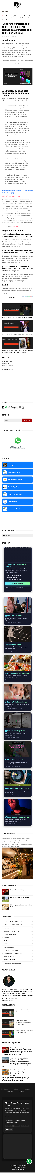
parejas (6, 937)
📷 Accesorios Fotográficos (15, 731)
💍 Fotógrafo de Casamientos (16, 702)
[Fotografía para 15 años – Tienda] (17, 634)
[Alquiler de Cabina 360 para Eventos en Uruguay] (17, 555)
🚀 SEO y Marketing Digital (15, 759)
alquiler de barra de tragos (13, 925)
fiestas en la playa (18, 60)
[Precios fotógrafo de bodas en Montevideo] (17, 692)
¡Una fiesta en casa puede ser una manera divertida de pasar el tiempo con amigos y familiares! (17, 351)
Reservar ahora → (17, 583)
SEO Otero (9, 1129)
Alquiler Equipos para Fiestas (13, 921)
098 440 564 (13, 999)
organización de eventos (12, 956)
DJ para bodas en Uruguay (18, 889)
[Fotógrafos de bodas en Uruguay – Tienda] (17, 605)
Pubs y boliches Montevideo (13, 963)
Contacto (25, 1126)
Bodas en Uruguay (9, 928)
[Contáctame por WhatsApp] (29, 1164)
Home (3, 16)
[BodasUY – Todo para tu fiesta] (17, 778)
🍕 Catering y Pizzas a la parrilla (17, 673)
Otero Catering (9, 947)
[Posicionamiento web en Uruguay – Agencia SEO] (17, 749)
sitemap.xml (22, 1167)
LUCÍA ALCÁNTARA (6, 196)
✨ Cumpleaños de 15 (13, 644)
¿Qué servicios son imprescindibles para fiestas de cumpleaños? (24, 1022)
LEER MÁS (16, 226)
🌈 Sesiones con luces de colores (17, 817)
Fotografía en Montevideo (12, 931)
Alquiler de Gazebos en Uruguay (19, 897)
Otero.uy (9, 1126)
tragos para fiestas (10, 960)
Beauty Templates (20, 1169)
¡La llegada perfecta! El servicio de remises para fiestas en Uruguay (17, 192)
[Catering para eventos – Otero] (17, 663)
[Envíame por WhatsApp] (17, 443)
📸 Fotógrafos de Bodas (13, 616)
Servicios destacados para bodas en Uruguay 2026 (17, 317)
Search (27, 420)
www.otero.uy (9, 1000)
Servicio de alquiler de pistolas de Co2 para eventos (17, 334)
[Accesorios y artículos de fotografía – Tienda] (17, 720)
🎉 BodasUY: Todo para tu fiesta (17, 788)
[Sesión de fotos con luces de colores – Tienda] (17, 807)
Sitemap (16, 1126)
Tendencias (9, 16)
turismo (6, 940)
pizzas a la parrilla (10, 934)
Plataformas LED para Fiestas (13, 953)
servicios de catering (11, 950)
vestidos (6, 944)
